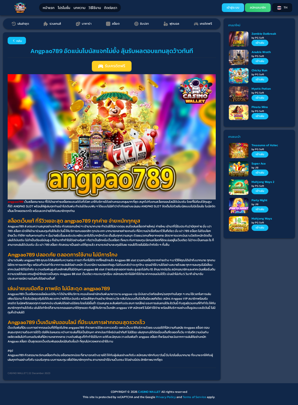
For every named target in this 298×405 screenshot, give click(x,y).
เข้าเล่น (260, 43)
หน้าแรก (49, 7)
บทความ (80, 7)
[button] (282, 7)
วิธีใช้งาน (95, 7)
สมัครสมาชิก (258, 7)
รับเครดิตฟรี (114, 66)
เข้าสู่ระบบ (233, 7)
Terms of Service (194, 397)
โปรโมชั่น (64, 7)
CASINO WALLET (149, 392)
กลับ (19, 41)
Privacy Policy (166, 397)
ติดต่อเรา (110, 7)
